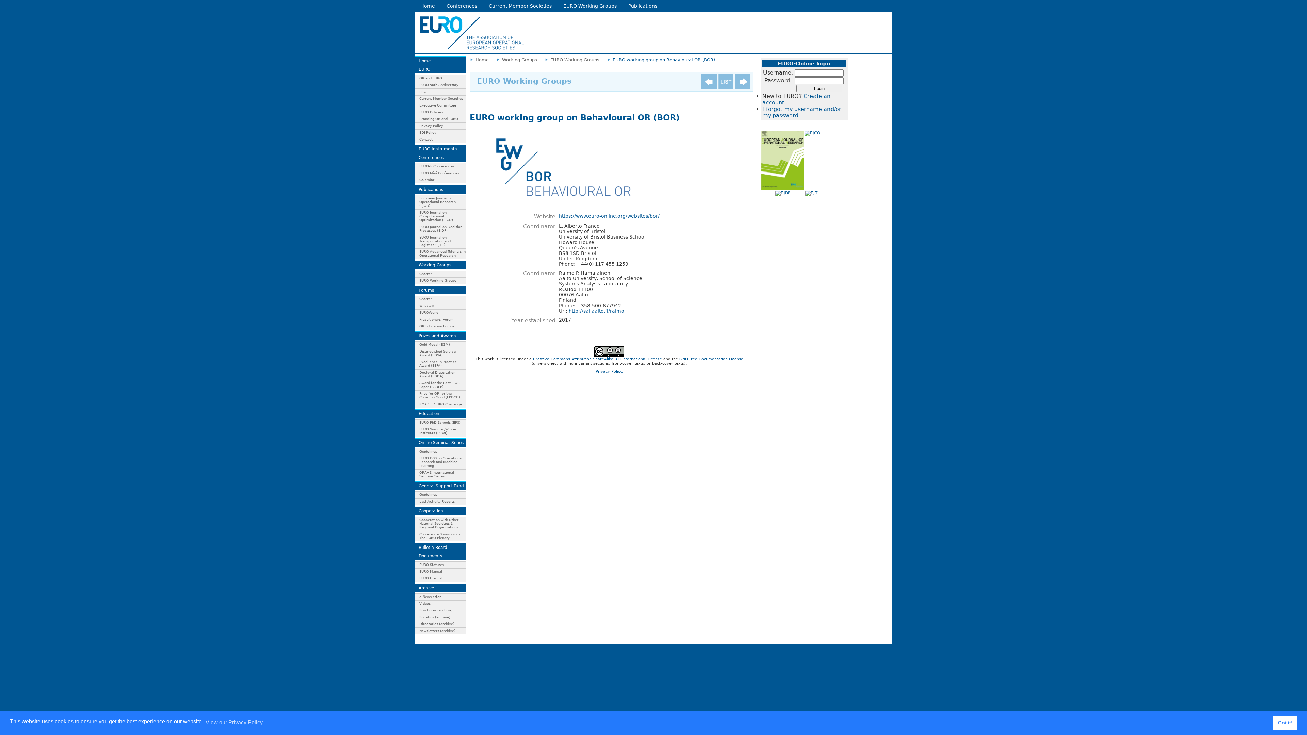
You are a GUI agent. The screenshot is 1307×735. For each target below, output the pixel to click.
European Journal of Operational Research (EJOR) (437, 202)
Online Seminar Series (441, 442)
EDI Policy (427, 132)
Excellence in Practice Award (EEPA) (438, 364)
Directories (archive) (436, 624)
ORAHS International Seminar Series (436, 474)
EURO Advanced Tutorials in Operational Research (442, 253)
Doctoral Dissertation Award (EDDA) (437, 374)
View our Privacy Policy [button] (234, 722)
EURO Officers (431, 112)
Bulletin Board (433, 547)
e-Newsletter (430, 597)
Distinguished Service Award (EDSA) (437, 353)
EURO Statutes (431, 565)
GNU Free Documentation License (711, 359)
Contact (426, 139)
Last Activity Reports (437, 501)
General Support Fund (441, 486)
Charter (425, 274)
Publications (642, 6)
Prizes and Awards (437, 335)
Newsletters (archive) (437, 631)
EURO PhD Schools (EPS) (440, 422)
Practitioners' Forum (436, 319)
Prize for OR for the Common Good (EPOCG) (439, 395)
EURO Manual (430, 571)
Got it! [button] (1285, 722)
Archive (426, 588)
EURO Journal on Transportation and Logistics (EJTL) (435, 241)
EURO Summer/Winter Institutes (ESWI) (437, 431)
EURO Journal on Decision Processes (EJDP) (440, 228)
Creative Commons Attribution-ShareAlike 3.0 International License (597, 359)
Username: (778, 72)
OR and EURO (430, 78)
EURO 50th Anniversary (438, 85)
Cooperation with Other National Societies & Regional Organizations (438, 523)
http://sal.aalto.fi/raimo (596, 311)
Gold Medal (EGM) (434, 344)
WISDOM (426, 306)
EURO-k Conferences (436, 166)
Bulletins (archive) (434, 617)
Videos (425, 603)
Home (427, 6)
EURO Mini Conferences (439, 173)
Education (429, 413)
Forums (426, 290)
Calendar (426, 180)
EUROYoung (428, 312)
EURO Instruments (438, 149)
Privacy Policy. (609, 371)
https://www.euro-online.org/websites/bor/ (609, 216)
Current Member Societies (520, 6)
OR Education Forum (436, 326)
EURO (424, 69)
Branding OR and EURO (438, 119)
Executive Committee (437, 105)
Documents (430, 556)
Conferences (462, 6)
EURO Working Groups (590, 6)
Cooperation (431, 511)
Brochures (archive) (436, 610)
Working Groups (435, 265)
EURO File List (431, 578)
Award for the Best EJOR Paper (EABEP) (439, 385)
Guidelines (428, 451)
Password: (778, 80)
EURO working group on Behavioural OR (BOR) (664, 59)
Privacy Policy (431, 126)
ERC (422, 92)
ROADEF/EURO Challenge (440, 404)
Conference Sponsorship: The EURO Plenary (440, 536)
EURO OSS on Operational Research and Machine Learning (441, 462)
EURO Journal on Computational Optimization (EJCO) (436, 216)
